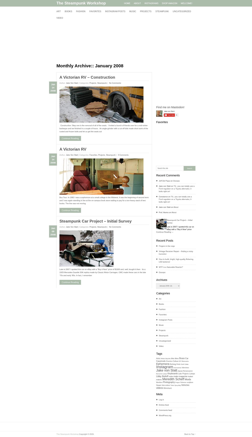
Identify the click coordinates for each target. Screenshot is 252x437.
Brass (182, 358)
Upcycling (177, 385)
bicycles (168, 358)
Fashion (80, 11)
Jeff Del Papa (164, 181)
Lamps (192, 374)
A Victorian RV (72, 149)
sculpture (190, 382)
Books (68, 11)
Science (183, 382)
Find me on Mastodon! (170, 107)
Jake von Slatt (72, 83)
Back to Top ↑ (190, 434)
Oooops (176, 181)
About (176, 207)
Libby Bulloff (162, 376)
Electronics (185, 361)
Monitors (159, 382)
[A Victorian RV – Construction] (101, 105)
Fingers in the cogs (167, 246)
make (171, 376)
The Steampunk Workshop (81, 3)
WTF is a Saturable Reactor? (171, 267)
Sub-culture (166, 385)
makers (159, 380)
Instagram (164, 367)
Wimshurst (168, 388)
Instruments (177, 367)
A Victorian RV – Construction (87, 77)
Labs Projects (183, 374)
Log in (161, 400)
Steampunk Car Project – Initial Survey (95, 221)
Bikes (177, 358)
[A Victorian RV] (101, 177)
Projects (145, 11)
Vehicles (185, 385)
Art (58, 11)
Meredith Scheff (173, 379)
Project (177, 382)
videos (159, 388)
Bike (172, 358)
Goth (182, 364)
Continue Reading (70, 138)
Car (186, 358)
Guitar (186, 364)
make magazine (180, 376)
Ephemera (162, 363)
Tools (172, 385)
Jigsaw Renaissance (185, 371)
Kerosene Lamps (161, 374)
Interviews (185, 368)
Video (59, 18)
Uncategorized (182, 11)
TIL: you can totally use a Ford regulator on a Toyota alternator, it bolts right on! (177, 188)
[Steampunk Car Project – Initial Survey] (86, 249)
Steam (158, 385)
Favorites (95, 11)
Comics (169, 361)
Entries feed (164, 405)
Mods (188, 379)
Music (132, 11)
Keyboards (173, 373)
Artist (158, 358)
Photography (169, 382)
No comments (115, 83)
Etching (173, 364)
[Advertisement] (104, 41)
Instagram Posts (115, 11)
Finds (178, 364)
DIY (180, 361)
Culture (175, 361)
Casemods (161, 361)
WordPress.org (165, 415)
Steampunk (162, 11)
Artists (163, 358)
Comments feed (165, 410)
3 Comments (122, 155)
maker (190, 376)
